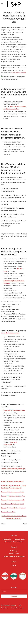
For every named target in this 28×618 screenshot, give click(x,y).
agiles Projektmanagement (10, 333)
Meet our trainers (14, 554)
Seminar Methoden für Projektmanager (13, 469)
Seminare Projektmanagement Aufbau (13, 496)
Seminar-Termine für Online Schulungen (13, 508)
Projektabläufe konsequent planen (14, 410)
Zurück (3, 523)
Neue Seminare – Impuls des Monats (14, 539)
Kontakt (14, 565)
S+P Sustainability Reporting (8, 605)
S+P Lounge (14, 551)
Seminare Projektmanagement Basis (12, 492)
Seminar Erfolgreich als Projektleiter (12, 481)
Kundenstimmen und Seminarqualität (14, 556)
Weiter (24, 523)
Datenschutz (4, 608)
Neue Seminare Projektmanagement (12, 504)
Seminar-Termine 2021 (8, 512)
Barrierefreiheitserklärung (17, 608)
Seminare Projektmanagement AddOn (13, 500)
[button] (2, 4)
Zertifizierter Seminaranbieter (14, 542)
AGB (20, 605)
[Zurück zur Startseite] (14, 4)
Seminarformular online (18, 73)
